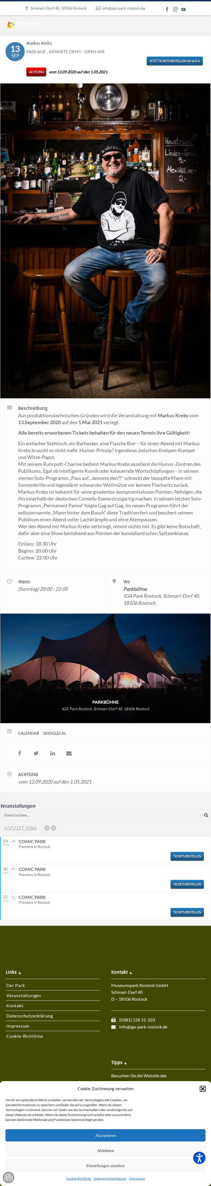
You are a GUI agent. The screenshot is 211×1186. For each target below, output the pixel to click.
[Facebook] (167, 9)
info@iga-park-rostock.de (123, 8)
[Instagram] (175, 9)
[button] (203, 1089)
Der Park (15, 985)
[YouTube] (183, 9)
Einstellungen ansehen (105, 1165)
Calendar (28, 733)
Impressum (137, 1178)
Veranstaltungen (23, 995)
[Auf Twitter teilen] (36, 753)
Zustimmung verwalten (8, 1177)
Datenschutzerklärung (110, 1178)
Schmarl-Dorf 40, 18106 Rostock (58, 8)
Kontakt (15, 1005)
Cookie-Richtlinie (78, 1178)
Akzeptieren (105, 1135)
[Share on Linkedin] (52, 753)
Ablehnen (105, 1150)
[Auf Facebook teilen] (19, 753)
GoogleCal (54, 733)
